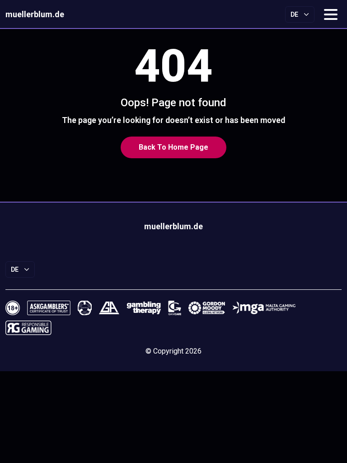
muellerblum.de (34, 14)
